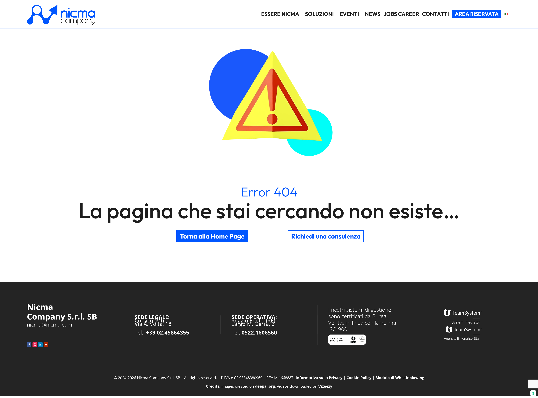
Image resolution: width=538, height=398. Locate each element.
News (372, 14)
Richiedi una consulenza (325, 236)
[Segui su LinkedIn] (40, 344)
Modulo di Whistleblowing (399, 377)
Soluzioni (319, 14)
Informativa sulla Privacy (319, 377)
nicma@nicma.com (49, 324)
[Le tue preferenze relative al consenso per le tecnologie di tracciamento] (533, 393)
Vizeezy (325, 386)
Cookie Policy (358, 377)
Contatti (435, 14)
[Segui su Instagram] (35, 344)
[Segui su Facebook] (29, 344)
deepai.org (265, 386)
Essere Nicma (280, 14)
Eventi (349, 14)
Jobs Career (401, 14)
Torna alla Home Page (212, 236)
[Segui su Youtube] (46, 344)
